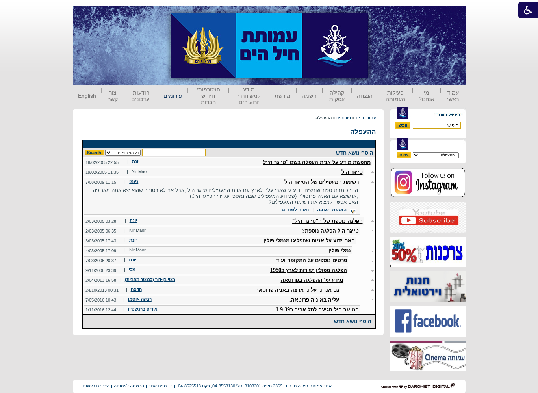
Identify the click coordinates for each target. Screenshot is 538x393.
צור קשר (113, 95)
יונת (135, 161)
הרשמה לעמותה (129, 386)
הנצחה (365, 96)
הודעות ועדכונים (141, 95)
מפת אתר (157, 386)
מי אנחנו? (426, 95)
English (87, 96)
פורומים (172, 96)
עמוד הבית (366, 117)
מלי (132, 269)
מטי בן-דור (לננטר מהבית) (150, 279)
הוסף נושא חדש (354, 153)
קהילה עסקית (337, 95)
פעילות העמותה (395, 95)
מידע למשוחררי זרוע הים (248, 95)
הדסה (136, 289)
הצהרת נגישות (96, 386)
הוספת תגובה (332, 209)
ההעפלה (363, 132)
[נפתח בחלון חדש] (428, 196)
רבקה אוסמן (140, 299)
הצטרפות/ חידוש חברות (208, 95)
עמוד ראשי (453, 95)
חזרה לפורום (295, 209)
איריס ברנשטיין (143, 309)
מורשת (283, 96)
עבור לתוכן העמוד (383, 14)
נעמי (133, 181)
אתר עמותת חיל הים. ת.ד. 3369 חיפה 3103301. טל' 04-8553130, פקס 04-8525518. (254, 386)
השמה (309, 96)
